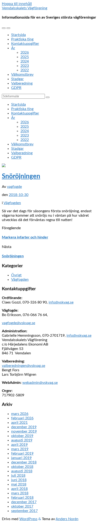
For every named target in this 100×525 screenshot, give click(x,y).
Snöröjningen (21, 176)
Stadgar (17, 79)
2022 (24, 70)
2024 (24, 61)
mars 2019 (19, 449)
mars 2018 (19, 493)
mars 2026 (19, 414)
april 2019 (19, 445)
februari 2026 (22, 418)
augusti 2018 (21, 471)
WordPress (28, 519)
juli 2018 (18, 475)
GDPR (16, 88)
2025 (24, 57)
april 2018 (19, 489)
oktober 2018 (22, 467)
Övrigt (16, 275)
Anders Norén (67, 519)
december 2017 (24, 502)
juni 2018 (19, 480)
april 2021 (19, 422)
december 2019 (24, 427)
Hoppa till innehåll (17, 4)
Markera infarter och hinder (25, 237)
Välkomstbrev (22, 74)
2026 (24, 52)
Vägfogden (12, 203)
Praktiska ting (22, 39)
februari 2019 (22, 453)
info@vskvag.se (61, 302)
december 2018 (24, 462)
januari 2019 (21, 458)
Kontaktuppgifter (25, 44)
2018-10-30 (18, 195)
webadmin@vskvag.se (40, 383)
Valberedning (22, 83)
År (13, 48)
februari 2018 (22, 497)
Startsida (18, 35)
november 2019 (24, 431)
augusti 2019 (21, 440)
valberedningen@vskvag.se (23, 366)
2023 (24, 66)
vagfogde (14, 187)
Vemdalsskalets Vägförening (24, 8)
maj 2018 (18, 484)
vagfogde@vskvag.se (18, 323)
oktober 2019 (22, 436)
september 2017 (24, 511)
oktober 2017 (22, 506)
